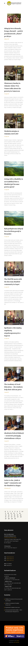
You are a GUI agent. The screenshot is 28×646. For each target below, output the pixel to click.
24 (14, 517)
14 (20, 513)
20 (20, 515)
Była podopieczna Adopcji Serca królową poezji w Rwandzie (13, 231)
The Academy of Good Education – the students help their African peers (13, 386)
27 (5, 518)
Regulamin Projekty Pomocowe (12, 607)
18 (14, 515)
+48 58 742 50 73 (10, 558)
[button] (2, 643)
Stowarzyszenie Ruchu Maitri (10, 537)
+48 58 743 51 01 (10, 560)
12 (14, 513)
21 (5, 517)
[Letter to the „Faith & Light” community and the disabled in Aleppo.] (14, 470)
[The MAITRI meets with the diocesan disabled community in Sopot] (14, 268)
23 (11, 517)
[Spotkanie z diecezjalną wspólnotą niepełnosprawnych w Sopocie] (14, 317)
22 (8, 517)
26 (20, 517)
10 (8, 513)
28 (9, 518)
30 (15, 518)
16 (8, 515)
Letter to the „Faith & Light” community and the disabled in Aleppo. (12, 482)
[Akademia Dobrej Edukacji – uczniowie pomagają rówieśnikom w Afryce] (14, 422)
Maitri (18, 640)
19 (17, 515)
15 (5, 515)
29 (12, 518)
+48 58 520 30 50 (10, 557)
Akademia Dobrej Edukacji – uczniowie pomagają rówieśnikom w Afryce (14, 435)
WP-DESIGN (16, 642)
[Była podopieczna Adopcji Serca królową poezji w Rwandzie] (14, 218)
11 (11, 513)
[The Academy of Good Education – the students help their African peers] (14, 374)
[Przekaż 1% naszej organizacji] (14, 631)
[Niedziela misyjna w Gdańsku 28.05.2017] (14, 121)
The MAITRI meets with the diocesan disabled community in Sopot (13, 281)
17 (11, 515)
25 (17, 517)
